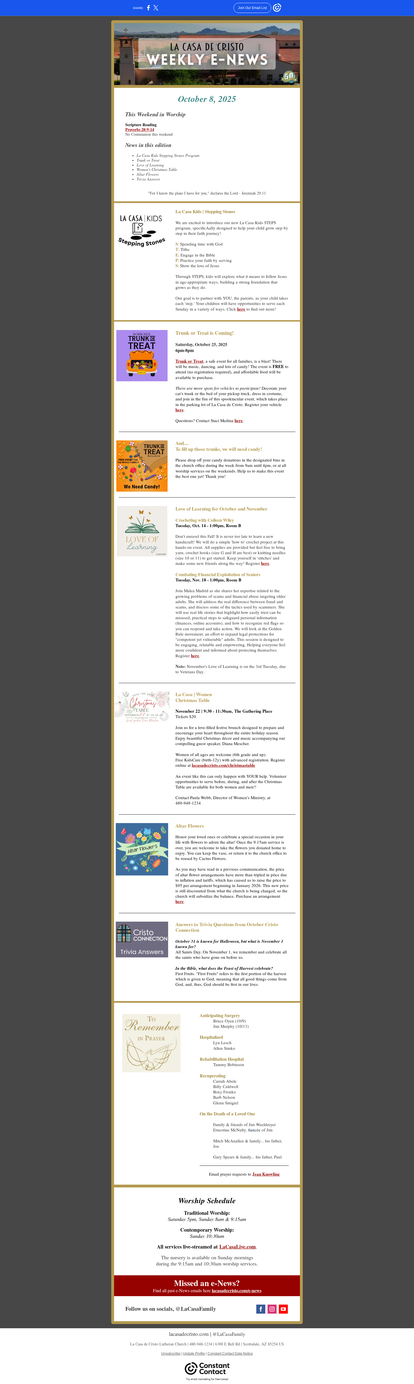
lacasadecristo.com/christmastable (223, 765)
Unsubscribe (171, 1354)
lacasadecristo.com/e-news (236, 1290)
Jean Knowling (266, 1174)
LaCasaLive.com (237, 1246)
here (241, 309)
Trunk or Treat (189, 361)
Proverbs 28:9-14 (139, 129)
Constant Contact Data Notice (230, 1354)
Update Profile (194, 1354)
